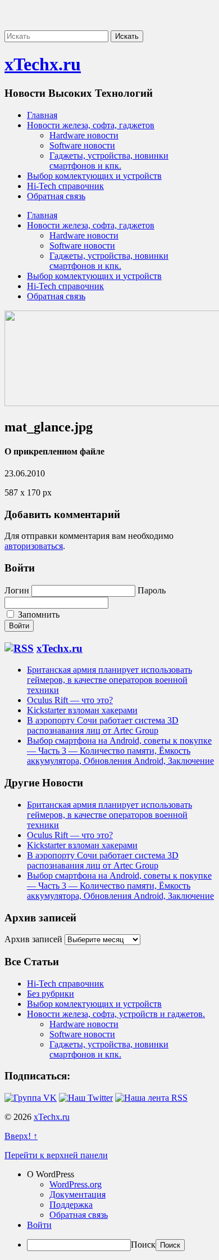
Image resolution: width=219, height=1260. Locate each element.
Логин (16, 590)
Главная (42, 115)
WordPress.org (75, 1184)
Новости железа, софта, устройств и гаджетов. (116, 1014)
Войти (39, 1225)
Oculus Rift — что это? (70, 700)
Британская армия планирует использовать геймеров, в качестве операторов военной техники (109, 680)
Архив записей (33, 939)
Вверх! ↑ (21, 1136)
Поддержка (71, 1204)
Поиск (143, 1244)
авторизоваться (33, 546)
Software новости (82, 145)
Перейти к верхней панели (56, 1155)
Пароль (152, 590)
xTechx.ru (42, 64)
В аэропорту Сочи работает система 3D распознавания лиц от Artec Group (103, 725)
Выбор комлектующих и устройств (94, 176)
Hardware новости (83, 135)
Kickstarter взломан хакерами (82, 710)
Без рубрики (50, 993)
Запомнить (38, 614)
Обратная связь (56, 196)
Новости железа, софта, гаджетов (90, 125)
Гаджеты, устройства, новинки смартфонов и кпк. (108, 160)
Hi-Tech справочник (65, 186)
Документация (77, 1194)
